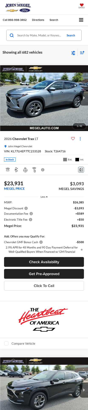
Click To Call (44, 285)
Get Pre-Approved (44, 273)
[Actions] (80, 139)
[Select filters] (73, 52)
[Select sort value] (81, 52)
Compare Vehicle (23, 343)
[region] (44, 227)
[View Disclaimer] (43, 169)
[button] (14, 19)
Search (71, 35)
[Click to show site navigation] (81, 20)
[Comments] (81, 170)
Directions (38, 20)
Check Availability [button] (44, 261)
